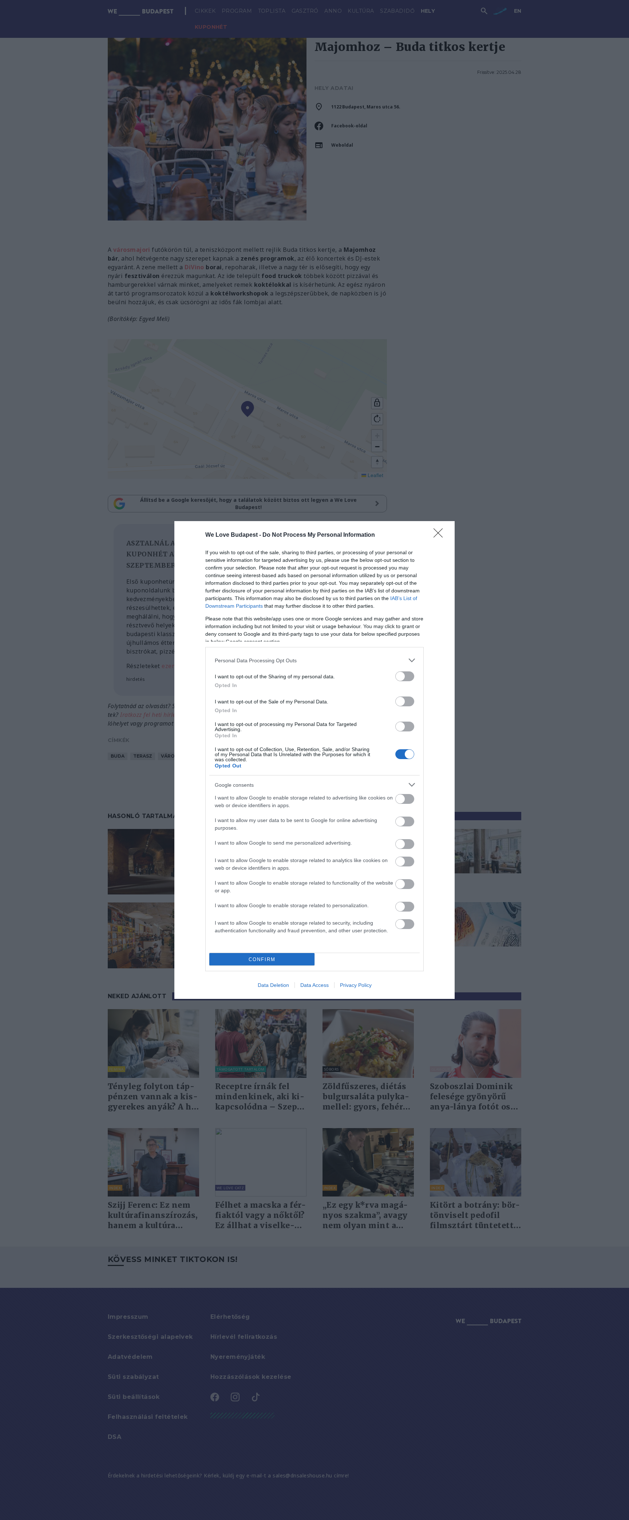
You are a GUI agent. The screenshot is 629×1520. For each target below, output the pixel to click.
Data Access (314, 985)
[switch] (404, 676)
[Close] (440, 535)
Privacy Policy (356, 985)
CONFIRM (262, 959)
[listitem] (314, 660)
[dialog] (314, 760)
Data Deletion (273, 985)
